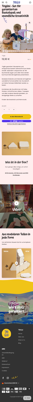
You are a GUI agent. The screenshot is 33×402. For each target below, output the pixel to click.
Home (20, 334)
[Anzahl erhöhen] (14, 109)
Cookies (4, 371)
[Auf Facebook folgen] (3, 378)
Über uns (21, 337)
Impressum (5, 367)
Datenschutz (6, 364)
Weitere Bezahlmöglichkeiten (16, 124)
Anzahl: (4, 106)
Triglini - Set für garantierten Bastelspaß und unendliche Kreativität (15, 11)
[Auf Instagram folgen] (8, 378)
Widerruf (4, 361)
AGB (3, 358)
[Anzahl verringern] (4, 109)
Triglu (3, 56)
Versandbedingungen (8, 354)
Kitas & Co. (21, 340)
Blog (19, 343)
